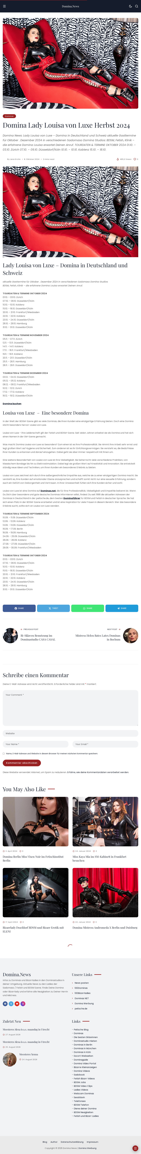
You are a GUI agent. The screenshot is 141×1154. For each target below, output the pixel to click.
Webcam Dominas (84, 1093)
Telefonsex (80, 1101)
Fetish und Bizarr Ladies (86, 1116)
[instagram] (23, 1003)
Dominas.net (48, 490)
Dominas (9, 116)
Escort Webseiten (83, 1055)
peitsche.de (81, 1008)
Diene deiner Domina (85, 1108)
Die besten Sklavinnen (86, 1037)
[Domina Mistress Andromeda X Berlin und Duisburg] (105, 892)
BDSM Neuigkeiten (83, 1112)
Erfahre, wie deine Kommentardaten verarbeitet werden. (98, 772)
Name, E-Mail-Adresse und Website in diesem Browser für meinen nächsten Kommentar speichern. (52, 753)
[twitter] (11, 1003)
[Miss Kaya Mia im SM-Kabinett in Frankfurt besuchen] (105, 821)
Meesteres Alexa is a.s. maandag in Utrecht (26, 1029)
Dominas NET (82, 998)
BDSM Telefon (81, 1104)
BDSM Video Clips (83, 1086)
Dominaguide (81, 1059)
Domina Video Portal (85, 1063)
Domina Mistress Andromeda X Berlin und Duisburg (105, 927)
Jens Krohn (15, 159)
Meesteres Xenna (28, 1054)
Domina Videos (82, 1071)
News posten (82, 982)
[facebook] (5, 1003)
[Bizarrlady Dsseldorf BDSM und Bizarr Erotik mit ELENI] (35, 892)
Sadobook (79, 1074)
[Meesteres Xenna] (10, 1059)
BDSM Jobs (80, 1082)
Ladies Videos (81, 1089)
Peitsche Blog (81, 1029)
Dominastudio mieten (85, 1041)
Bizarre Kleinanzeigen (85, 1067)
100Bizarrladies (82, 993)
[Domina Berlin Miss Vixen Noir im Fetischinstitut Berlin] (35, 821)
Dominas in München (85, 1048)
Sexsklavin (79, 1097)
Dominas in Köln (82, 1052)
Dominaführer (71, 498)
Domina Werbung (84, 1003)
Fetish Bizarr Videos (84, 1078)
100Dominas (81, 988)
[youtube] (17, 1003)
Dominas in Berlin (83, 1044)
